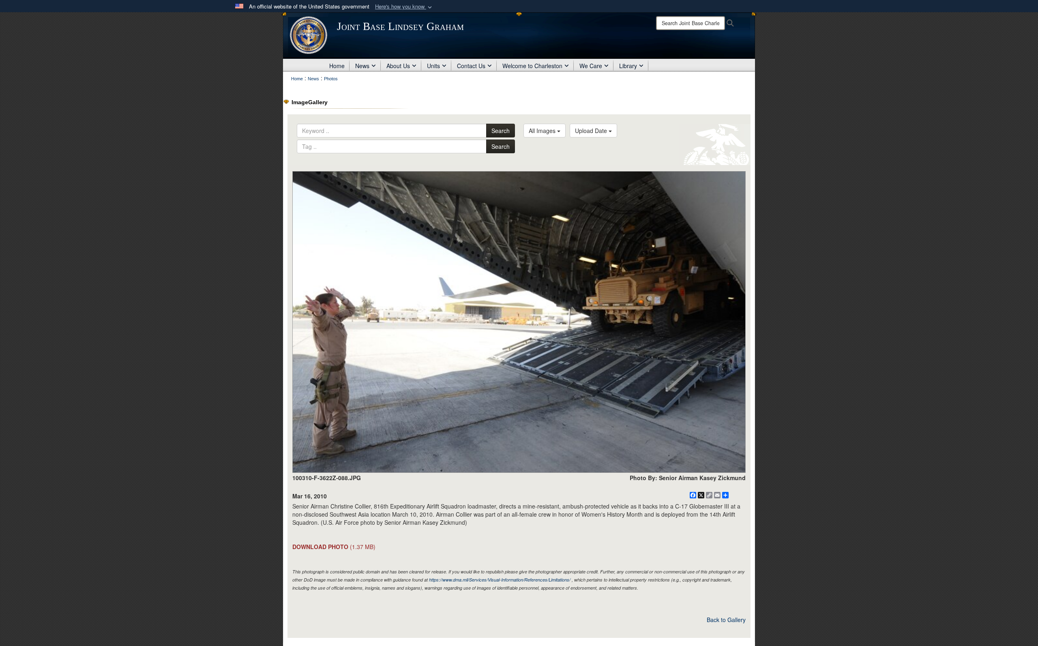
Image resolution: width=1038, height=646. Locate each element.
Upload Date (592, 131)
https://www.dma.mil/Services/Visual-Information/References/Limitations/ (499, 580)
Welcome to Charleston (532, 66)
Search (500, 131)
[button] (404, 6)
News (362, 66)
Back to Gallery (726, 620)
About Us (398, 66)
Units (433, 66)
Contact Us (471, 66)
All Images (543, 131)
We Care (590, 66)
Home (337, 66)
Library (628, 66)
